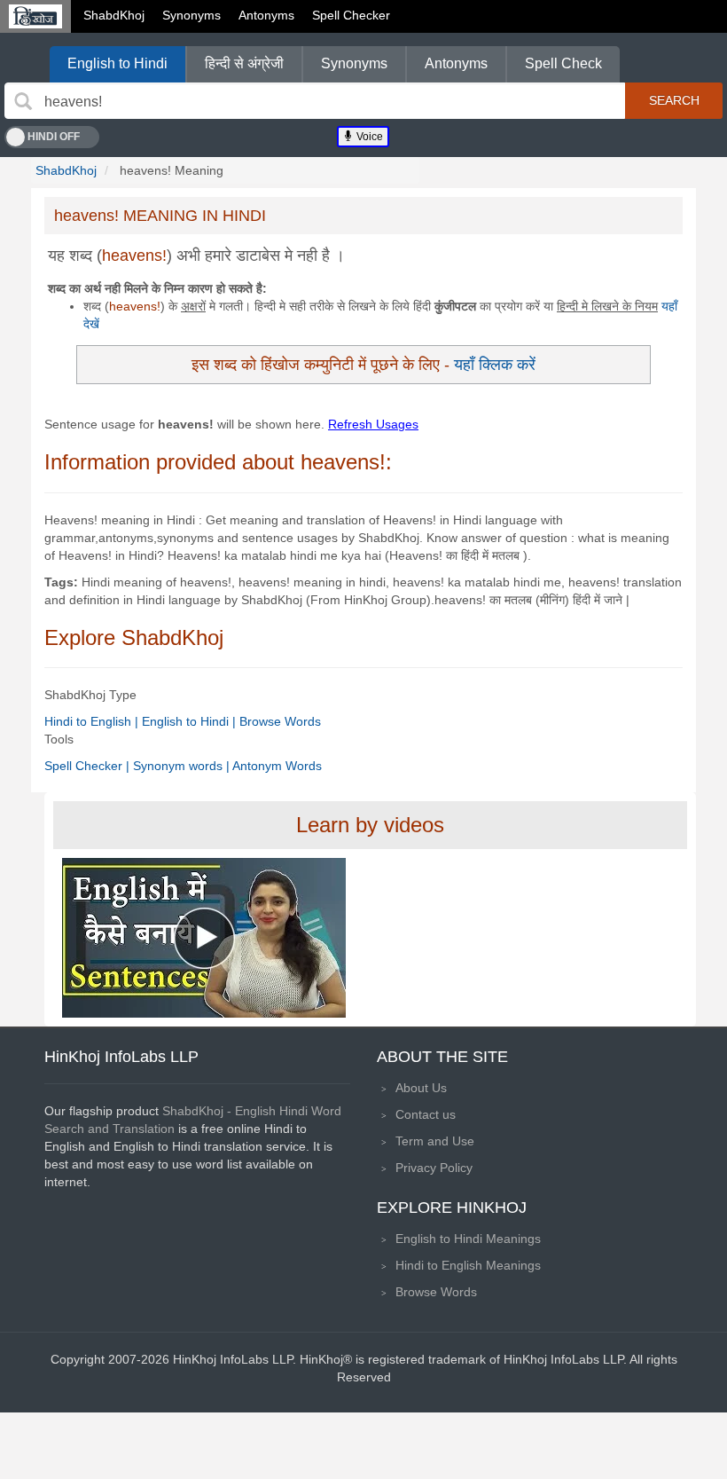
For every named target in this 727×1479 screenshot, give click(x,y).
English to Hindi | (190, 721)
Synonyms (191, 15)
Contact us (425, 1114)
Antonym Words (277, 766)
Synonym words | (182, 766)
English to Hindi (117, 63)
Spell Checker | (88, 766)
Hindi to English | (93, 721)
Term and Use (434, 1141)
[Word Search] (23, 101)
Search (674, 100)
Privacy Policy (434, 1167)
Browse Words (280, 721)
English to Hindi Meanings (468, 1238)
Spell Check (563, 63)
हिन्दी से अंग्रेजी (244, 63)
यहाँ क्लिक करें (494, 364)
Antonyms (266, 15)
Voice (368, 136)
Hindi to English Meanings (468, 1265)
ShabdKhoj (114, 15)
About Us (421, 1088)
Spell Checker (351, 15)
